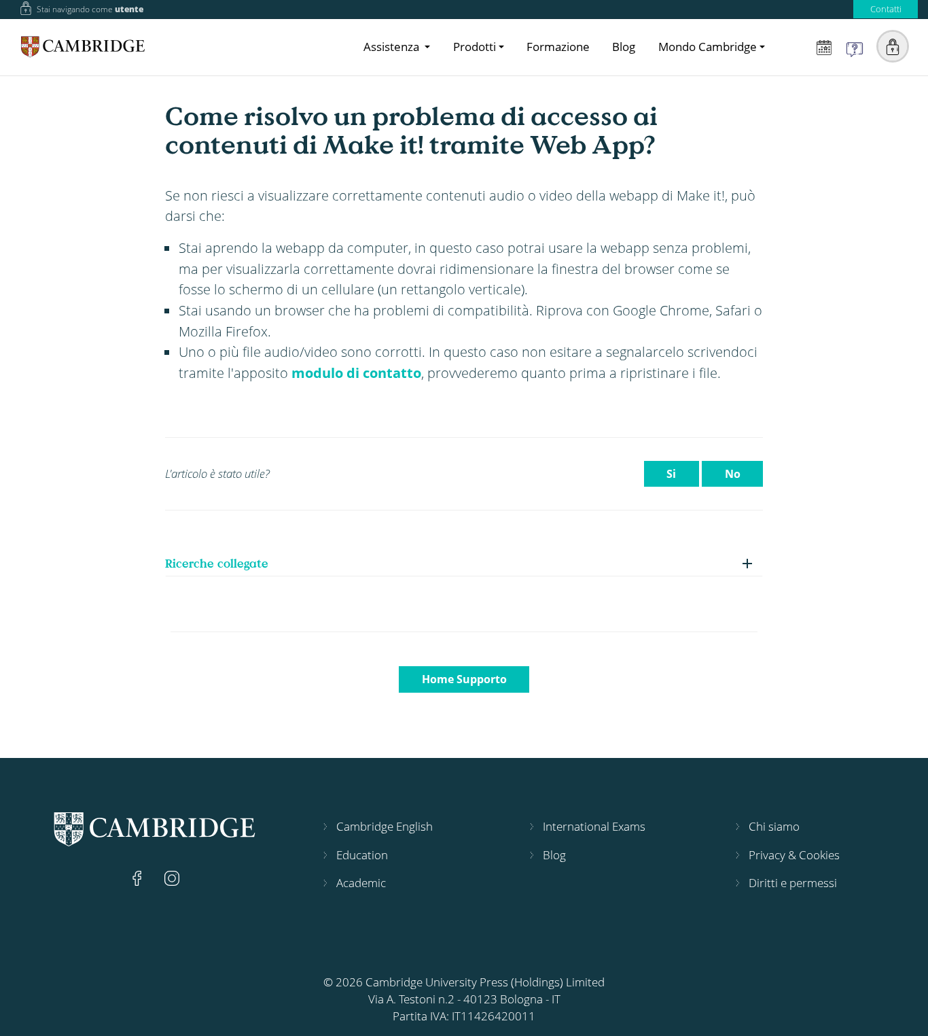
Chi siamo (774, 826)
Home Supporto (464, 679)
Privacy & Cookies (794, 855)
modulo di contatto (356, 372)
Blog (623, 46)
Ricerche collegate (216, 563)
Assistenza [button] (392, 46)
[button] (892, 46)
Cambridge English (384, 826)
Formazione (558, 46)
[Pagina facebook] (138, 876)
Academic (361, 883)
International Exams (594, 826)
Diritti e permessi (793, 883)
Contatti (886, 9)
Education (362, 855)
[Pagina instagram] (171, 876)
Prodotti (474, 46)
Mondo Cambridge (707, 46)
